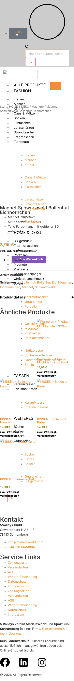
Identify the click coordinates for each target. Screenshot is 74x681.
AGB (11, 572)
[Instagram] (42, 662)
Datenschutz (17, 581)
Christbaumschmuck (29, 279)
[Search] (30, 62)
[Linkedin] (23, 662)
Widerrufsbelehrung (22, 577)
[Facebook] (5, 662)
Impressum (16, 586)
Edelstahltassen (25, 389)
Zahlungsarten (18, 563)
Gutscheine (22, 441)
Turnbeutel (22, 142)
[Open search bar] (27, 47)
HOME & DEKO (27, 232)
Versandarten (18, 567)
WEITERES (23, 418)
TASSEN (21, 375)
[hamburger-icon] (55, 86)
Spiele (18, 283)
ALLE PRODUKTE (30, 85)
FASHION (22, 91)
